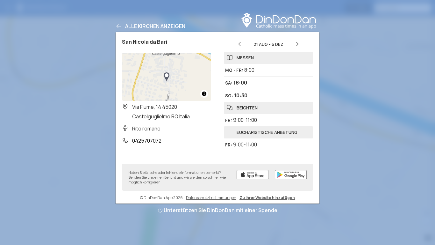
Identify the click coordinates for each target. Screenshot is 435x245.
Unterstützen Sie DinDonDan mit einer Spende (220, 210)
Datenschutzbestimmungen (211, 197)
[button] (166, 77)
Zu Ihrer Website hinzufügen (267, 197)
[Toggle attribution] (204, 94)
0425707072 (146, 140)
